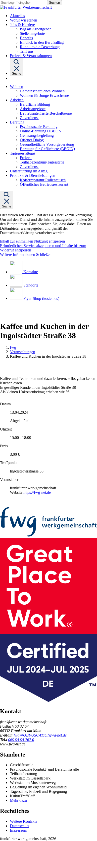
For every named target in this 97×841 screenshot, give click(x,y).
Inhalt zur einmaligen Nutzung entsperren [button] (32, 241)
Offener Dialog (32, 140)
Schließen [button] (43, 254)
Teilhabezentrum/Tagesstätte (42, 162)
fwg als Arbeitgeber (35, 29)
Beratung (17, 122)
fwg (13, 347)
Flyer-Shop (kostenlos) (41, 298)
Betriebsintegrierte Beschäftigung (46, 113)
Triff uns (26, 51)
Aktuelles (17, 16)
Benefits (26, 38)
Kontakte (30, 272)
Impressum (18, 830)
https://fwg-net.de (37, 492)
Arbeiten (17, 100)
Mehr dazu (18, 800)
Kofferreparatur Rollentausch (43, 180)
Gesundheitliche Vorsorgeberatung (47, 144)
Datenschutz (19, 826)
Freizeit (26, 158)
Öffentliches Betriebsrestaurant (44, 184)
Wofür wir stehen (23, 20)
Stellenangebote (32, 33)
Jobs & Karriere (22, 24)
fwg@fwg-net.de (40, 735)
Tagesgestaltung (22, 153)
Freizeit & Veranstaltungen (31, 56)
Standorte (30, 285)
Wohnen (16, 86)
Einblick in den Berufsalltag (42, 42)
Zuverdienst (29, 118)
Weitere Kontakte (23, 821)
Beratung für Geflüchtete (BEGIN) (47, 149)
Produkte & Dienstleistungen (32, 175)
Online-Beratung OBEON (40, 131)
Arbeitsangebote (33, 109)
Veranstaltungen (22, 352)
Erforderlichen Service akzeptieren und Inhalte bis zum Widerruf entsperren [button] (43, 248)
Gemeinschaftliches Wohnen (42, 91)
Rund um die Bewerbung (40, 47)
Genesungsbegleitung (37, 135)
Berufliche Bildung (35, 104)
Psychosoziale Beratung (38, 126)
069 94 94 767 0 (21, 740)
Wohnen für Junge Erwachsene (44, 95)
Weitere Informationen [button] (17, 254)
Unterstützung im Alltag (29, 171)
